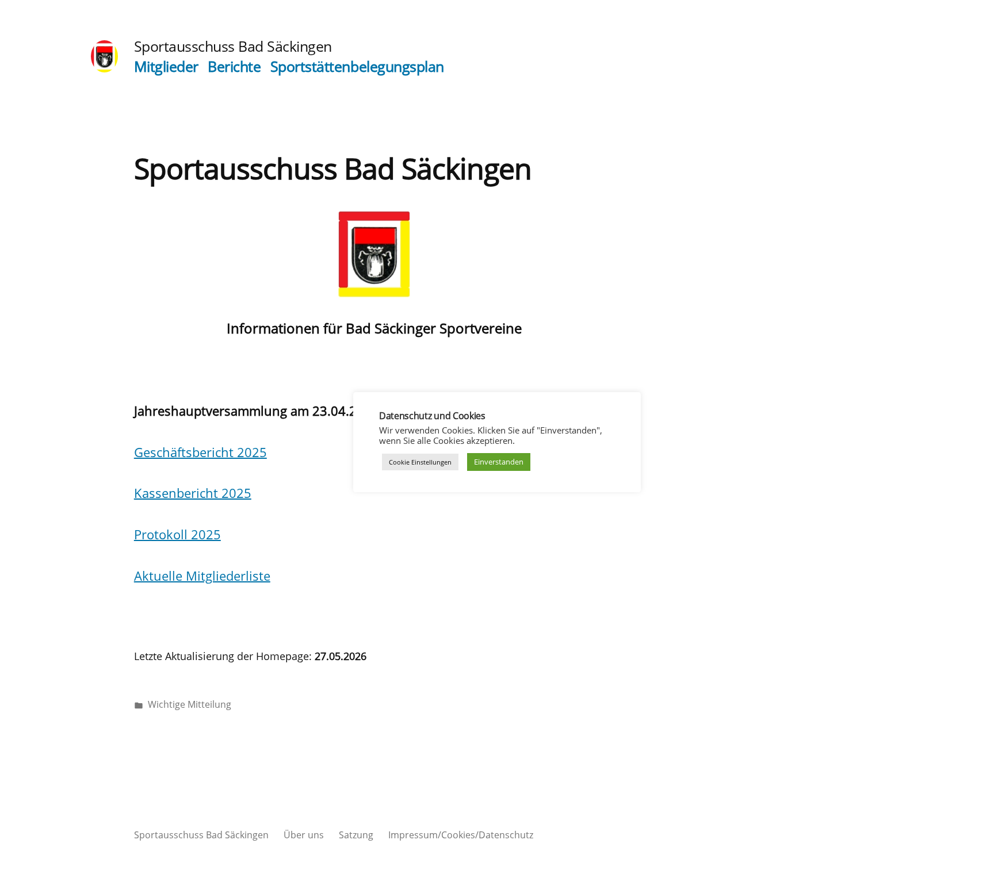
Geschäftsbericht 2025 (200, 452)
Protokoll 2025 (177, 534)
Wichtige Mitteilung (189, 704)
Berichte (234, 66)
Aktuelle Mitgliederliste (202, 575)
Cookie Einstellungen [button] (420, 462)
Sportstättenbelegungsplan (357, 66)
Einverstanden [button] (498, 462)
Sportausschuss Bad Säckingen (233, 46)
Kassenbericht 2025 (192, 492)
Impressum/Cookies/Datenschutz (460, 835)
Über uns (304, 835)
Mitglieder (166, 66)
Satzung (356, 835)
